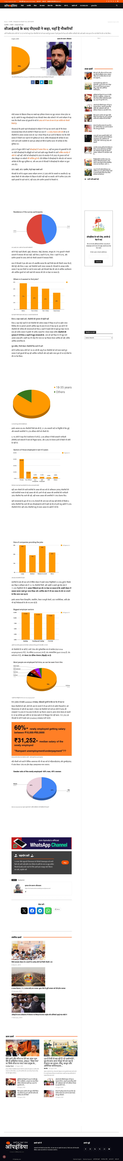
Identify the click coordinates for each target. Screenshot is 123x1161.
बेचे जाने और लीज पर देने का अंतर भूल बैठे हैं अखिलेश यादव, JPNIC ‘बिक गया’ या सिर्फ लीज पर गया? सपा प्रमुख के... (22, 1061)
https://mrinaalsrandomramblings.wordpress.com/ (37, 888)
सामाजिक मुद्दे (46, 1055)
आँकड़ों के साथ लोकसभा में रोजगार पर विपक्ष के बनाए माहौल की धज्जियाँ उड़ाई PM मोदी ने (39, 1015)
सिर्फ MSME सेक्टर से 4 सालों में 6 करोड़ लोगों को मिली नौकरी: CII (32, 962)
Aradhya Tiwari (10, 1066)
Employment (21, 880)
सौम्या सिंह (45, 1068)
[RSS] (111, 1)
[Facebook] (107, 1)
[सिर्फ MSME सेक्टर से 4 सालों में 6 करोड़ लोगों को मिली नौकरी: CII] (43, 950)
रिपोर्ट (11, 24)
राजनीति (10, 22)
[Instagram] (109, 1)
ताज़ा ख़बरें (89, 69)
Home (5, 22)
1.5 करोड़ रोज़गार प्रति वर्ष (54, 132)
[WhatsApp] (115, 1)
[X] (113, 1)
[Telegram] (42, 82)
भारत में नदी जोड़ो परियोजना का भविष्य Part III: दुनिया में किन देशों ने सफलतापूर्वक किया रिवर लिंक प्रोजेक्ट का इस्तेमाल (102, 172)
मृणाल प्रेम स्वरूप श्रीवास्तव (64, 39)
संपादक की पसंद (19, 24)
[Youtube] (118, 1)
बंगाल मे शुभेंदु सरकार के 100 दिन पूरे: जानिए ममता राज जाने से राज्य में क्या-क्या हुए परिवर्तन (65, 1093)
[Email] (46, 82)
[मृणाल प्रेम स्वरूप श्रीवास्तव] (18, 888)
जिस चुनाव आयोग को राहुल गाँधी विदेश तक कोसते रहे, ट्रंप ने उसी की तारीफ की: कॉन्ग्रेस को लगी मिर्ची (27, 1093)
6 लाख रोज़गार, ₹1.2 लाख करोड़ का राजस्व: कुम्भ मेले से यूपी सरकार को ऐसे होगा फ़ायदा (38, 988)
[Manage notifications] (4, 1156)
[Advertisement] (42, 524)
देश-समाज (8, 1055)
